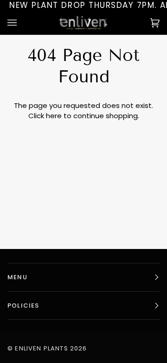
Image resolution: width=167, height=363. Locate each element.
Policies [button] (23, 305)
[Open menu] (21, 22)
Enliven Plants (41, 348)
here (54, 116)
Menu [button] (17, 277)
